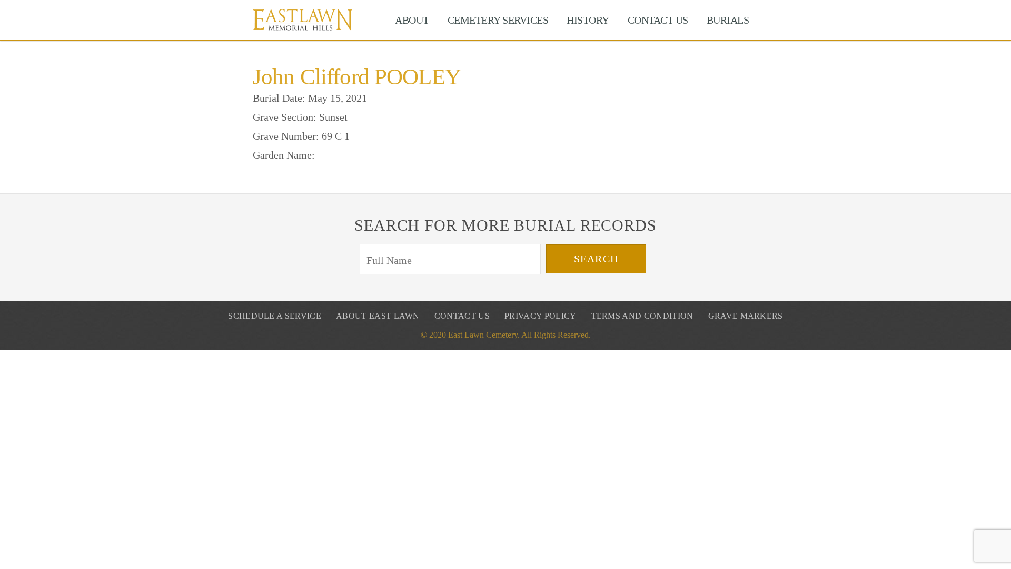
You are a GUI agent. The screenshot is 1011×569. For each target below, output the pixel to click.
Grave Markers (745, 315)
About (412, 20)
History (588, 20)
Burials (728, 20)
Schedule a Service (274, 315)
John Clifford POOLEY (357, 76)
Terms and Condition (642, 315)
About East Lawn (378, 315)
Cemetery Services (498, 20)
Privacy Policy (540, 315)
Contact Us (658, 20)
